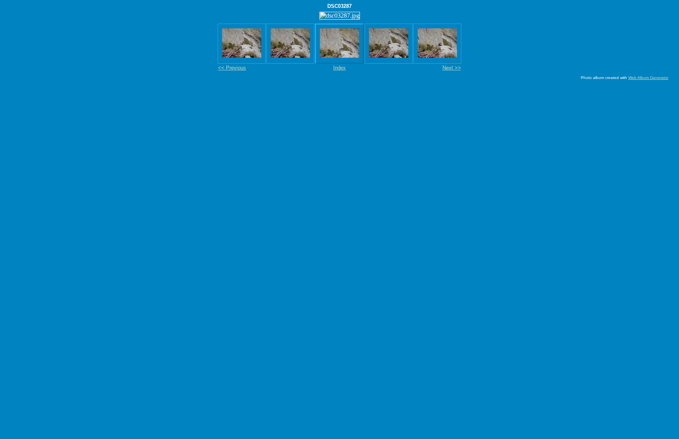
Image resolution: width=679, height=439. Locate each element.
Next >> (451, 68)
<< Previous (232, 68)
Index (339, 68)
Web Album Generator (648, 77)
